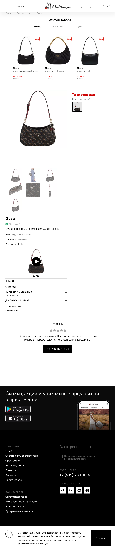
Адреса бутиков (14, 465)
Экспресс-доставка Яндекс (21, 501)
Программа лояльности (19, 511)
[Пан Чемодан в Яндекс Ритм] (87, 490)
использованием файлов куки (33, 544)
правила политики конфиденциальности (79, 457)
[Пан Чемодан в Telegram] (63, 490)
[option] (26, 58)
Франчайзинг (13, 460)
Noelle (20, 244)
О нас (8, 451)
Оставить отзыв (58, 348)
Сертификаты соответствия (21, 455)
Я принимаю (79, 457)
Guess (39, 13)
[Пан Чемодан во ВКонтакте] (71, 490)
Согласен (101, 538)
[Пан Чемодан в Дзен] (79, 490)
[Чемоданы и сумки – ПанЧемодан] (58, 5)
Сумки (8, 13)
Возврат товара (14, 506)
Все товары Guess (13, 307)
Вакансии (10, 475)
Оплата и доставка (16, 496)
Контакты (10, 470)
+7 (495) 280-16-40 (76, 475)
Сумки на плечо (24, 13)
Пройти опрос (13, 480)
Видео (36, 275)
